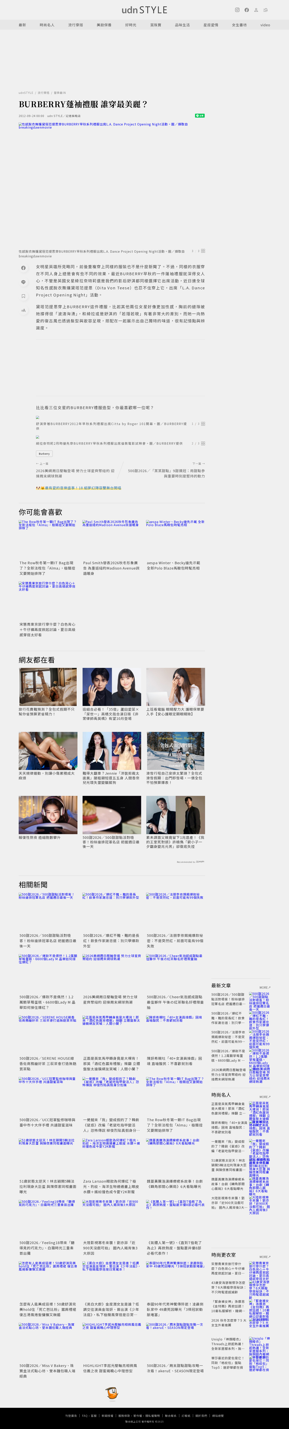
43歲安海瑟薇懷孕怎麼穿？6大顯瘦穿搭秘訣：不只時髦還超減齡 (229, 1287)
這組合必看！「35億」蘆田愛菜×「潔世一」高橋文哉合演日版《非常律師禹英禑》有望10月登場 (111, 714)
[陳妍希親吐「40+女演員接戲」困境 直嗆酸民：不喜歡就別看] (175, 1035)
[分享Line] (23, 282)
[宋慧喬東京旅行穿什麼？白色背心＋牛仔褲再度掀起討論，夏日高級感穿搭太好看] (48, 601)
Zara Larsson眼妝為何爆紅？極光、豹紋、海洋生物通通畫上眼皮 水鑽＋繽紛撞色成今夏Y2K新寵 (111, 1186)
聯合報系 (171, 1415)
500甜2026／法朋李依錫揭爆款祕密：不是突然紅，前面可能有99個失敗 (175, 940)
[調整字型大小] (23, 310)
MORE (264, 987)
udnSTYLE (26, 92)
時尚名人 (47, 24)
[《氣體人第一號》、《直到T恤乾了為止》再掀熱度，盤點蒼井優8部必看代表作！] (175, 1219)
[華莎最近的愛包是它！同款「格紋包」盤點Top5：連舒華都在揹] (259, 1363)
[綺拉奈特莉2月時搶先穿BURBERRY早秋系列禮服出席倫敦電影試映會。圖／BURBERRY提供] (120, 437)
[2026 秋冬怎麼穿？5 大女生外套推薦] (259, 1325)
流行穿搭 (75, 24)
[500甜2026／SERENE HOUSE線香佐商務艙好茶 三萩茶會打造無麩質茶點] (48, 1035)
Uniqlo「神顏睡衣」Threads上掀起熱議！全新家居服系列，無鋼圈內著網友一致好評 (228, 1346)
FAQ (85, 1415)
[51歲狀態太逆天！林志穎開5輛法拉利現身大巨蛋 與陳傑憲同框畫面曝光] (48, 1158)
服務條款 (124, 1415)
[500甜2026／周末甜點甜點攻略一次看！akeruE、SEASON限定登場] (175, 1342)
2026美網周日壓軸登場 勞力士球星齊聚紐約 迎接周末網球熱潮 (110, 999)
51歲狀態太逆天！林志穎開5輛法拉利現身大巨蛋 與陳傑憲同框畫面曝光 (47, 1186)
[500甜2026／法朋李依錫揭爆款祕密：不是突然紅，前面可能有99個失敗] (175, 912)
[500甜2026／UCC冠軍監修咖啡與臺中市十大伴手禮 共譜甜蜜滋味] (48, 1096)
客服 (94, 1415)
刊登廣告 (71, 1415)
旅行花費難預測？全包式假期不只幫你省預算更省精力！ (47, 711)
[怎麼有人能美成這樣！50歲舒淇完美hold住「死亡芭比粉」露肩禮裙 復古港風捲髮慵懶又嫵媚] (48, 1281)
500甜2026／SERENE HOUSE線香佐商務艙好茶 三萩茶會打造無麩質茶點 (47, 1063)
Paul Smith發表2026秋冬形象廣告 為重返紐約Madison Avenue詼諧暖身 (111, 568)
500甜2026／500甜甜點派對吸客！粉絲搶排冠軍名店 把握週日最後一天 (111, 842)
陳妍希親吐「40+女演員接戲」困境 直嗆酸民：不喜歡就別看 (174, 1061)
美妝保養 (104, 24)
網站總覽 (218, 1415)
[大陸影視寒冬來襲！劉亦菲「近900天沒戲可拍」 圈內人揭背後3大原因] (111, 1219)
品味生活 (182, 24)
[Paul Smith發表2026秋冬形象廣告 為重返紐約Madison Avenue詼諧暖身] (111, 539)
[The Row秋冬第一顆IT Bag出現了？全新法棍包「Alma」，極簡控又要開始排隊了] (48, 539)
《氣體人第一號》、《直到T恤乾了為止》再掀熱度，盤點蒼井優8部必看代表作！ (174, 1248)
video (265, 24)
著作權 (137, 1415)
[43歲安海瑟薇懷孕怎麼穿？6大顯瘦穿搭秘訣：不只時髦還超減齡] (259, 1287)
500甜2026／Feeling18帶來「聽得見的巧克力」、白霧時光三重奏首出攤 (47, 1248)
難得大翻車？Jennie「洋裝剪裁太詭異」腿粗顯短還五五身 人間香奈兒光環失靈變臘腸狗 (111, 778)
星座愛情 (210, 24)
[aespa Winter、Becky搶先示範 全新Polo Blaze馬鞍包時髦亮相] (175, 539)
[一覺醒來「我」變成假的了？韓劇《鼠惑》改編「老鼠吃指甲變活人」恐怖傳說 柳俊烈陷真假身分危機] (111, 1096)
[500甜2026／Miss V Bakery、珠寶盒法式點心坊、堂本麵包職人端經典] (48, 1342)
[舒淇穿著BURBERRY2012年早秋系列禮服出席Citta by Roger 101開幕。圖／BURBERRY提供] (120, 417)
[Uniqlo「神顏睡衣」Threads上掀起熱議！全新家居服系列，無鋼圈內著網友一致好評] (259, 1344)
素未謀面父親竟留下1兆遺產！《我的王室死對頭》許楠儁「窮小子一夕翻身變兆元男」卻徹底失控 (175, 842)
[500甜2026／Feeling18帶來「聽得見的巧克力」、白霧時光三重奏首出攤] (48, 1219)
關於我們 (201, 1415)
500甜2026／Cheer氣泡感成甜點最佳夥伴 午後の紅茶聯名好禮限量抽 (175, 1002)
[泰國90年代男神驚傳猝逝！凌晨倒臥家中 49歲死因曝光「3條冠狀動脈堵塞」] (175, 1281)
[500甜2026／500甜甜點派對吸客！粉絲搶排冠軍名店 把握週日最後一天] (48, 912)
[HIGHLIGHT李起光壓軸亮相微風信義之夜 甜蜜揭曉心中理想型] (111, 1342)
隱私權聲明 (152, 1415)
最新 (22, 24)
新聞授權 (107, 1415)
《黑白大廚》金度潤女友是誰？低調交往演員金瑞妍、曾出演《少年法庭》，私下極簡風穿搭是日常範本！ (111, 1311)
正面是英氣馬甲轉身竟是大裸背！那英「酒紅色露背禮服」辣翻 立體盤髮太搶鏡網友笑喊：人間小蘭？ (111, 1063)
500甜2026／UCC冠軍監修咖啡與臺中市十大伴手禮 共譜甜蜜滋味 (47, 1122)
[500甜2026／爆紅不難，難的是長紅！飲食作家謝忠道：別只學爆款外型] (111, 912)
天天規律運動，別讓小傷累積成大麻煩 (47, 775)
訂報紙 (186, 1415)
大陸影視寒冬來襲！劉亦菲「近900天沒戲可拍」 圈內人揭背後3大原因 (110, 1248)
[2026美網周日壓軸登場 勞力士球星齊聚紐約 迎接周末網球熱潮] (111, 973)
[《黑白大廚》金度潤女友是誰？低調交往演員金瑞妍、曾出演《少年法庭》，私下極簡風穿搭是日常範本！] (111, 1281)
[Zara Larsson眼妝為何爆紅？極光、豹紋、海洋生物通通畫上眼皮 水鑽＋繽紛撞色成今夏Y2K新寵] (111, 1158)
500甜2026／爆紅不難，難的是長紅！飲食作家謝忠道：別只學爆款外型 (111, 940)
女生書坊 (239, 24)
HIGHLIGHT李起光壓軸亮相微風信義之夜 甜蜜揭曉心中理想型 (110, 1368)
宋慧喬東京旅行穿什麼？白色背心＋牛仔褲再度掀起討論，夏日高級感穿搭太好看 (47, 629)
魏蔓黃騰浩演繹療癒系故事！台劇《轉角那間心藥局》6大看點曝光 (175, 1183)
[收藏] (23, 296)
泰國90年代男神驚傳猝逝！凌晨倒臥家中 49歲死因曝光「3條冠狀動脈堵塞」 (175, 1309)
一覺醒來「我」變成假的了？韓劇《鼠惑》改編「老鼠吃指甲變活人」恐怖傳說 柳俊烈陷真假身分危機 (111, 1127)
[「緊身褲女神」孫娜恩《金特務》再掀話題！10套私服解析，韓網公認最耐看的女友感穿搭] (259, 1306)
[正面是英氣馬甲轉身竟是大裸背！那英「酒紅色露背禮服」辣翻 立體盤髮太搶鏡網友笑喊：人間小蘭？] (111, 1035)
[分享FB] (23, 267)
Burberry (44, 453)
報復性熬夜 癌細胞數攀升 (40, 837)
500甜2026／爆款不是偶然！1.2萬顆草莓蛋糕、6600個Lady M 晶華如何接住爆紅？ (47, 1002)
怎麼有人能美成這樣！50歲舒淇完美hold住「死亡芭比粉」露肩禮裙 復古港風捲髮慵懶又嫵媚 (47, 1309)
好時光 (130, 24)
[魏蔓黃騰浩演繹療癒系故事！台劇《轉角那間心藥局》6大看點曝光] (175, 1158)
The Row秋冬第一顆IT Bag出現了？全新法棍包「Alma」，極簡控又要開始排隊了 (47, 568)
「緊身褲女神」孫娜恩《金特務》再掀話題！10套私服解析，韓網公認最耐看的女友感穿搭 (228, 1308)
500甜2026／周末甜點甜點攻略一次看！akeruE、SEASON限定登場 (175, 1368)
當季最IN (60, 92)
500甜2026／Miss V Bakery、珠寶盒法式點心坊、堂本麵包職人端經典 (47, 1371)
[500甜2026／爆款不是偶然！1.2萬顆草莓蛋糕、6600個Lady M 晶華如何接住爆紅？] (48, 973)
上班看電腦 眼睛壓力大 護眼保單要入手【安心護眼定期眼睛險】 (175, 711)
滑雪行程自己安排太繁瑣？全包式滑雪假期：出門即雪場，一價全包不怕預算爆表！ (174, 778)
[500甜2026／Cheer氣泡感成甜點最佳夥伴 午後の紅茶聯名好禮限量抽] (175, 973)
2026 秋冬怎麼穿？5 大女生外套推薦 (229, 1322)
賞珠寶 (155, 24)
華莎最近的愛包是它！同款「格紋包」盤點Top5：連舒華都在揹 (228, 1363)
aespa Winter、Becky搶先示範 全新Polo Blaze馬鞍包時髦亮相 (173, 565)
